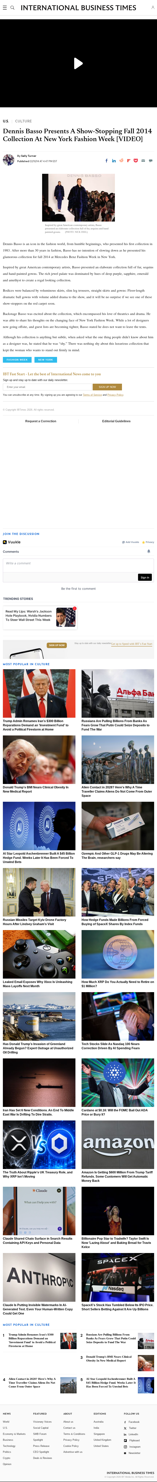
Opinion (7, 1464)
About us (68, 1421)
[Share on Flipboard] (128, 160)
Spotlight (38, 1439)
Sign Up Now (57, 645)
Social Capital (40, 1427)
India (96, 1427)
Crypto (6, 1458)
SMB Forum (40, 1434)
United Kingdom (102, 1439)
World (6, 1421)
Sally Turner (28, 156)
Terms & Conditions (74, 1434)
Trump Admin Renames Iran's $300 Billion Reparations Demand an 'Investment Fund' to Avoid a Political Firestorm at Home (36, 725)
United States (101, 1446)
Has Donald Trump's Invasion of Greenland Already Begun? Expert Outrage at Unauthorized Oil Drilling (38, 1048)
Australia (98, 1421)
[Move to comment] (150, 160)
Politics (7, 1451)
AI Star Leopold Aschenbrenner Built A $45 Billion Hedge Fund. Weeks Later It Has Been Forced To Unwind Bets (39, 858)
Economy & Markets (14, 1434)
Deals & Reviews (42, 1458)
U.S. (5, 1427)
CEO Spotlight (41, 1451)
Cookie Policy (71, 1446)
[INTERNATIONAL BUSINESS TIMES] (78, 8)
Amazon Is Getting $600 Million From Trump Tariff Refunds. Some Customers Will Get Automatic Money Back (117, 1176)
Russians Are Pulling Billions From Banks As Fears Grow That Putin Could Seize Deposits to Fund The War (116, 725)
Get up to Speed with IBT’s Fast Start (131, 644)
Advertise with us (73, 1451)
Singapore (99, 1434)
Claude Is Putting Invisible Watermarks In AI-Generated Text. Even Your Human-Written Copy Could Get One (38, 1309)
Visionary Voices (42, 1421)
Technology (9, 1446)
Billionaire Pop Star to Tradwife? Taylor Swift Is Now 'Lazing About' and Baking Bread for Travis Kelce (116, 1243)
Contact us (69, 1427)
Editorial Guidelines (116, 421)
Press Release (41, 1446)
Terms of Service (92, 394)
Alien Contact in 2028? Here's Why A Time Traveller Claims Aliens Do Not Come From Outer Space (117, 791)
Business (8, 1439)
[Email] (143, 160)
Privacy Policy (115, 394)
